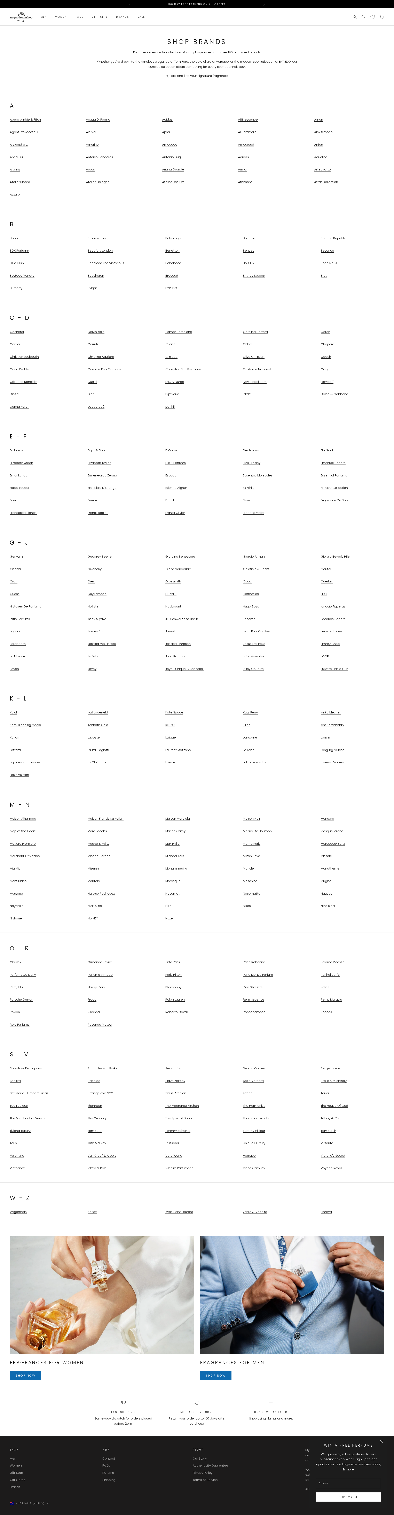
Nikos (247, 906)
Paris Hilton (173, 974)
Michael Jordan (99, 856)
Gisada (15, 569)
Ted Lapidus (19, 1105)
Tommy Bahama (177, 1130)
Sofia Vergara (253, 1081)
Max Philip (172, 843)
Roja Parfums (20, 1024)
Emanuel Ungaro (333, 463)
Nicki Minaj (95, 906)
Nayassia (17, 906)
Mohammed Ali (176, 868)
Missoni (326, 856)
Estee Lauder (19, 487)
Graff (13, 581)
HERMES (170, 594)
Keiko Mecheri (331, 712)
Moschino (250, 881)
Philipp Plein (96, 987)
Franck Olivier (175, 513)
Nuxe (169, 918)
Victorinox (17, 1168)
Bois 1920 (249, 263)
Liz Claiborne (97, 762)
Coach (326, 356)
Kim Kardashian (332, 725)
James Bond (97, 631)
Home (79, 17)
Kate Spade (174, 712)
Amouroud (246, 144)
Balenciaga (173, 238)
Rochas (326, 1012)
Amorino (92, 144)
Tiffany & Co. (330, 1118)
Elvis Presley (251, 463)
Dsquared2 (96, 406)
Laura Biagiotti (98, 750)
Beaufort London (100, 250)
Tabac (247, 1093)
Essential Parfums (334, 475)
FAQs (106, 1465)
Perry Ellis (16, 987)
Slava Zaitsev (175, 1081)
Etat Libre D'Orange (102, 487)
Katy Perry (250, 712)
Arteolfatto (322, 169)
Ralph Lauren (175, 999)
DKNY (247, 394)
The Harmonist (254, 1105)
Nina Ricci (328, 906)
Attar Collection (326, 182)
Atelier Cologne (98, 182)
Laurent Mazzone (178, 750)
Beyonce (327, 250)
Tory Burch (328, 1130)
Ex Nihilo (248, 487)
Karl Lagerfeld (98, 712)
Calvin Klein (96, 332)
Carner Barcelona (178, 332)
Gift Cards (17, 1480)
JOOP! (325, 656)
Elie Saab (327, 450)
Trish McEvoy (97, 1143)
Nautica (326, 893)
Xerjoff (92, 1212)
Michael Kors (174, 856)
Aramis (15, 169)
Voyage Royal (331, 1168)
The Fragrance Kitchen (182, 1105)
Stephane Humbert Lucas (29, 1093)
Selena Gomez (254, 1068)
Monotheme (330, 868)
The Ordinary (97, 1118)
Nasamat (172, 893)
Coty (324, 369)
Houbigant (173, 606)
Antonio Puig (171, 157)
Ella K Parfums (175, 463)
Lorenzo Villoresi (333, 762)
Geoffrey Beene (100, 556)
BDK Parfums (19, 250)
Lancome (250, 737)
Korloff (14, 737)
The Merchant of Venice (28, 1118)
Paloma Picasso (333, 962)
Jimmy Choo (330, 644)
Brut (324, 275)
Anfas (318, 144)
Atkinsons (245, 182)
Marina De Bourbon (257, 831)
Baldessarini (97, 238)
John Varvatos (254, 656)
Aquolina (320, 157)
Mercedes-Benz (333, 843)
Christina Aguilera (101, 356)
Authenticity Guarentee (210, 1465)
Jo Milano (95, 656)
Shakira (15, 1081)
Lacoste (94, 737)
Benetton (172, 250)
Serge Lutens (330, 1068)
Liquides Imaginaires (25, 762)
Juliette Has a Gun (334, 669)
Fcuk (13, 500)
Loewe (170, 762)
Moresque (173, 881)
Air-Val (91, 132)
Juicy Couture (253, 669)
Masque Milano (332, 831)
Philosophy (173, 987)
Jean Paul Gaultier (256, 631)
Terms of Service (205, 1480)
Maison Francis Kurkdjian (106, 818)
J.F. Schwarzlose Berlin (181, 619)
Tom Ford (95, 1130)
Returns (108, 1472)
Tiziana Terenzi (20, 1130)
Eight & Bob (96, 450)
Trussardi (172, 1143)
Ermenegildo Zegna (102, 475)
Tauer (325, 1093)
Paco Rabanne (254, 962)
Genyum (16, 556)
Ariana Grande (173, 169)
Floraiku (170, 500)
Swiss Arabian (175, 1093)
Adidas (167, 119)
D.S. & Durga (174, 382)
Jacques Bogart (333, 619)
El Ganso (171, 450)
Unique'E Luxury (254, 1143)
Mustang (16, 893)
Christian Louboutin (24, 356)
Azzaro (15, 194)
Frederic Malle (253, 513)
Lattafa (15, 750)
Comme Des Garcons (104, 369)
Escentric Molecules (258, 475)
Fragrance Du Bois (334, 500)
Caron (325, 332)
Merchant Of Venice (25, 856)
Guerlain (327, 581)
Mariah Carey (175, 831)
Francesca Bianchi (23, 513)
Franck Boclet (98, 513)
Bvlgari (92, 288)
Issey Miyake (97, 619)
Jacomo (249, 619)
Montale (94, 881)
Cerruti (93, 344)
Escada (170, 475)
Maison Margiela (177, 818)
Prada (92, 999)
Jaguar (15, 631)
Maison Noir (251, 818)
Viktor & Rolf (97, 1168)
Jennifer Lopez (331, 631)
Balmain (249, 238)
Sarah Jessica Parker (103, 1068)
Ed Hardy (16, 450)
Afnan (318, 119)
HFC (324, 594)
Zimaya (326, 1212)
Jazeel (170, 631)
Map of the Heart (23, 831)
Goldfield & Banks (256, 569)
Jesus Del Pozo (254, 644)
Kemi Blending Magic (25, 725)
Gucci (247, 581)
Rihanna (94, 1012)
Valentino (17, 1155)
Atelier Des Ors (173, 182)
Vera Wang (173, 1155)
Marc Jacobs (97, 831)
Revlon (15, 1012)
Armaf (242, 169)
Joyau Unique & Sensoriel (184, 669)
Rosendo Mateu (100, 1024)
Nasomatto (251, 893)
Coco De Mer (20, 369)
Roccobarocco (254, 1012)
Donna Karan (19, 406)
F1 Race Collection (334, 487)
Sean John (173, 1068)
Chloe (247, 344)
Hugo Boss (251, 606)
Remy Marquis (331, 999)
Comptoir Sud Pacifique (183, 369)
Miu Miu (15, 868)
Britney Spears (254, 275)
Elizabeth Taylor (99, 463)
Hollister (94, 606)
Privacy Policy (202, 1472)
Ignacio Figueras (333, 606)
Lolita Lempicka (254, 762)
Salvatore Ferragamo (26, 1068)
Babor (14, 238)
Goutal (326, 569)
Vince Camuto (254, 1168)
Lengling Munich (332, 750)
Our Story (200, 1458)
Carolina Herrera (255, 332)
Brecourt (171, 275)
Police (325, 987)
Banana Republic (333, 238)
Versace (249, 1155)
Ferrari (92, 500)
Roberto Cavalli (177, 1012)
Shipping (108, 1480)
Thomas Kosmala (256, 1118)
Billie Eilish (17, 263)
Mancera (327, 818)
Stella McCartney (334, 1081)
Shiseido (94, 1081)
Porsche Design (21, 999)
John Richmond (177, 656)
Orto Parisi (173, 962)
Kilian (246, 725)
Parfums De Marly (23, 974)
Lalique (170, 737)
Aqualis (243, 157)
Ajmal (166, 132)
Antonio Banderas (99, 157)
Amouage (169, 144)
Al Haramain (247, 132)
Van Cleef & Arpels (102, 1155)
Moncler (249, 868)
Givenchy (95, 569)
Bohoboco (173, 263)
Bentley (248, 250)
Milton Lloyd (251, 856)
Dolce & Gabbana (334, 394)
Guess (14, 594)
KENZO (170, 725)
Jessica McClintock (102, 644)
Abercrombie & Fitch (25, 119)
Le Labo (248, 750)
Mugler (326, 881)
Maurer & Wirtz (98, 843)
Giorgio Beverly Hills (335, 556)
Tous (13, 1143)
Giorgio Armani (254, 556)
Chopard (327, 344)
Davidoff (327, 382)
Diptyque (172, 394)
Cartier (15, 344)
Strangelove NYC (100, 1093)
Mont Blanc (18, 881)
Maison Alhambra (23, 818)
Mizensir (93, 868)
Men (44, 17)
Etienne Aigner (176, 487)
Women (61, 17)
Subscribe (348, 1497)
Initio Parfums (20, 619)
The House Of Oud (334, 1105)
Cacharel (17, 332)
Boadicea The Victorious (106, 263)
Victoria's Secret (333, 1155)
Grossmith (173, 581)
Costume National (257, 369)
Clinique (171, 356)
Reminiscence (253, 999)
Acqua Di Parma (98, 119)
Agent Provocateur (24, 132)
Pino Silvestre (253, 987)
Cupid (92, 382)
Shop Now (25, 1376)
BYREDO (171, 288)
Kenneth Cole (98, 725)
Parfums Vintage (100, 974)
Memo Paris (251, 843)
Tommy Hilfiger (254, 1130)
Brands (122, 17)
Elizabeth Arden (21, 463)
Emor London (19, 475)
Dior (91, 394)
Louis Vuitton (19, 775)
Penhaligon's (330, 974)
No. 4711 (93, 918)
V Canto (327, 1143)
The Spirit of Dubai (178, 1118)
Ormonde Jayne (100, 962)
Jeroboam (18, 644)
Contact (108, 1458)
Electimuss (251, 450)
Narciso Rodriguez (101, 893)
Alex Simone (323, 132)
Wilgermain (18, 1212)
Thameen (95, 1105)
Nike (168, 906)
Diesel (14, 394)
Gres (91, 581)
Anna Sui (16, 157)
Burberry (16, 288)
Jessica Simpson (178, 644)
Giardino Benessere (180, 556)
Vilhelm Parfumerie (179, 1168)
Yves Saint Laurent (179, 1212)
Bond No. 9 (329, 263)
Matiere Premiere (23, 843)
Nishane (16, 918)
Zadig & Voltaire (255, 1212)
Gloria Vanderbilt (178, 569)
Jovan (14, 669)
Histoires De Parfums (25, 606)
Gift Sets (100, 17)
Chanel (170, 344)
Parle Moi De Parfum (258, 974)
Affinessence (248, 119)
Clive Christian (254, 356)
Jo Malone (17, 656)
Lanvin (325, 737)
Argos (90, 169)
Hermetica (251, 594)
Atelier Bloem (20, 182)
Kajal (13, 712)
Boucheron (96, 275)
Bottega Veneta (22, 275)
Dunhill (170, 406)
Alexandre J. (19, 144)
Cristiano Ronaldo (23, 382)
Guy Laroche (97, 594)
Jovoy (92, 669)
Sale (141, 17)
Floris (246, 500)
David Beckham (255, 382)
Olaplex (15, 962)
